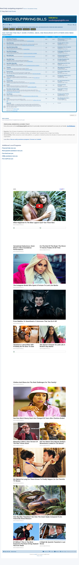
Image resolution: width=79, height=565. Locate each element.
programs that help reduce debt (28, 45)
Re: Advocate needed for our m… (64, 75)
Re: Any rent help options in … (64, 55)
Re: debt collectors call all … (63, 42)
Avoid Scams (12, 11)
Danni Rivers (61, 68)
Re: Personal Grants (62, 84)
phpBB (35, 554)
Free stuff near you (7, 158)
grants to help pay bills (32, 86)
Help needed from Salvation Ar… (64, 67)
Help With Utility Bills (12, 63)
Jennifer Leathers (62, 60)
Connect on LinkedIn (35, 139)
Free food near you (7, 153)
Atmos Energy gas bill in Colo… (64, 63)
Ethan (60, 89)
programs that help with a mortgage (30, 53)
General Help (10, 80)
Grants (8, 84)
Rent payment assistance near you (12, 150)
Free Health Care (10, 75)
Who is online (5, 118)
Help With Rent (10, 55)
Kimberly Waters (62, 56)
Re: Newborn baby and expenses (64, 47)
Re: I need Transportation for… (64, 80)
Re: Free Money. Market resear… (64, 71)
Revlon (60, 43)
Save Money (9, 94)
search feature (32, 82)
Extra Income (10, 71)
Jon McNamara (71, 126)
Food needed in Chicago (63, 88)
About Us (9, 103)
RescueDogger (61, 98)
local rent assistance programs (29, 56)
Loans (8, 98)
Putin (60, 64)
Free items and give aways (13, 89)
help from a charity (28, 69)
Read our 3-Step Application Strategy (30, 8)
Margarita (60, 52)
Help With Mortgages (12, 51)
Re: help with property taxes (63, 59)
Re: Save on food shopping (63, 93)
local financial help (30, 40)
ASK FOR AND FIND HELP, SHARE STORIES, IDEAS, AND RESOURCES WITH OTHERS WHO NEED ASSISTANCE (37, 34)
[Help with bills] (39, 19)
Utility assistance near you (10, 156)
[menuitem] (10, 25)
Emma (60, 81)
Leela (60, 85)
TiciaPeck (60, 76)
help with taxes (30, 61)
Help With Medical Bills (12, 47)
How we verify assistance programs (19, 139)
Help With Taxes (10, 59)
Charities (9, 67)
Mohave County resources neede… (65, 38)
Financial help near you (9, 148)
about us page (16, 108)
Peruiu (60, 72)
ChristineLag (61, 39)
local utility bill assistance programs (32, 65)
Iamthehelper (61, 94)
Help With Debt (10, 43)
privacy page (15, 110)
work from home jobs (37, 73)
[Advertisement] (37, 4)
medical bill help (26, 49)
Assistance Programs (12, 39)
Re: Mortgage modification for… (64, 51)
